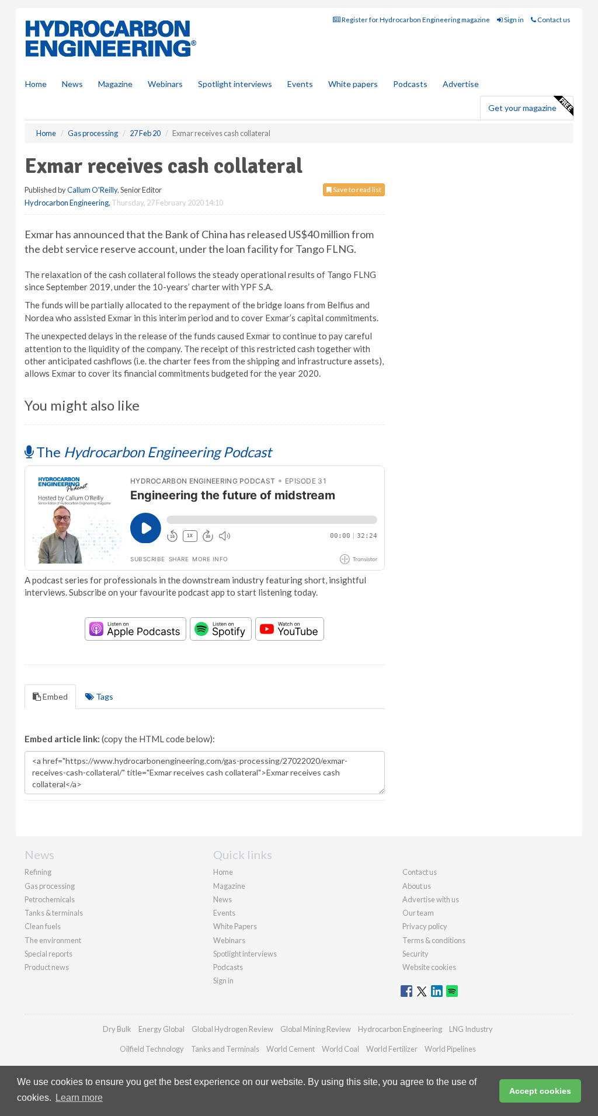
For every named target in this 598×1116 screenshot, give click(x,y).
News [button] (72, 84)
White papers (353, 84)
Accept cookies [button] (540, 1091)
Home (36, 84)
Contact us (553, 19)
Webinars (165, 84)
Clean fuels (43, 926)
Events (300, 84)
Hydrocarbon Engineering (67, 202)
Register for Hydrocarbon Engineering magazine (415, 19)
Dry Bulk (117, 1029)
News (222, 899)
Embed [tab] (54, 696)
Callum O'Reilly (92, 189)
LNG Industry (471, 1029)
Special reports (48, 953)
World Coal (340, 1049)
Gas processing (50, 886)
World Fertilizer (392, 1049)
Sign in (513, 19)
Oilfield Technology (152, 1049)
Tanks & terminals (54, 912)
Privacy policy (424, 926)
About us (416, 886)
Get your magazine (522, 108)
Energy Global (161, 1029)
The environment (53, 940)
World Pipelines (450, 1049)
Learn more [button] (79, 1098)
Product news (47, 967)
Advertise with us (430, 899)
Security (415, 953)
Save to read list (356, 189)
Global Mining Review (315, 1029)
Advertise (461, 84)
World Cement (290, 1049)
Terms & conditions (433, 940)
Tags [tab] (103, 696)
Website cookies (429, 967)
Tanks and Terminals (225, 1049)
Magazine (115, 84)
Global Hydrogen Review (232, 1029)
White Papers (235, 926)
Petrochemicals (50, 899)
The (152, 451)
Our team (418, 912)
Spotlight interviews (235, 84)
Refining (38, 872)
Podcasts (410, 84)
